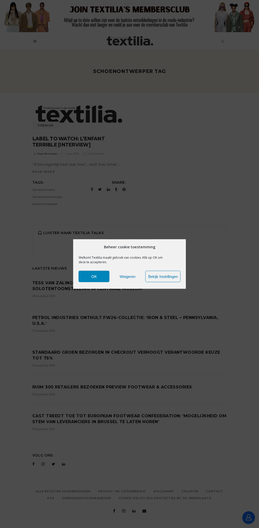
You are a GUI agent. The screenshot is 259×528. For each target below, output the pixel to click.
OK (94, 276)
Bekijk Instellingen (163, 276)
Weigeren (127, 276)
